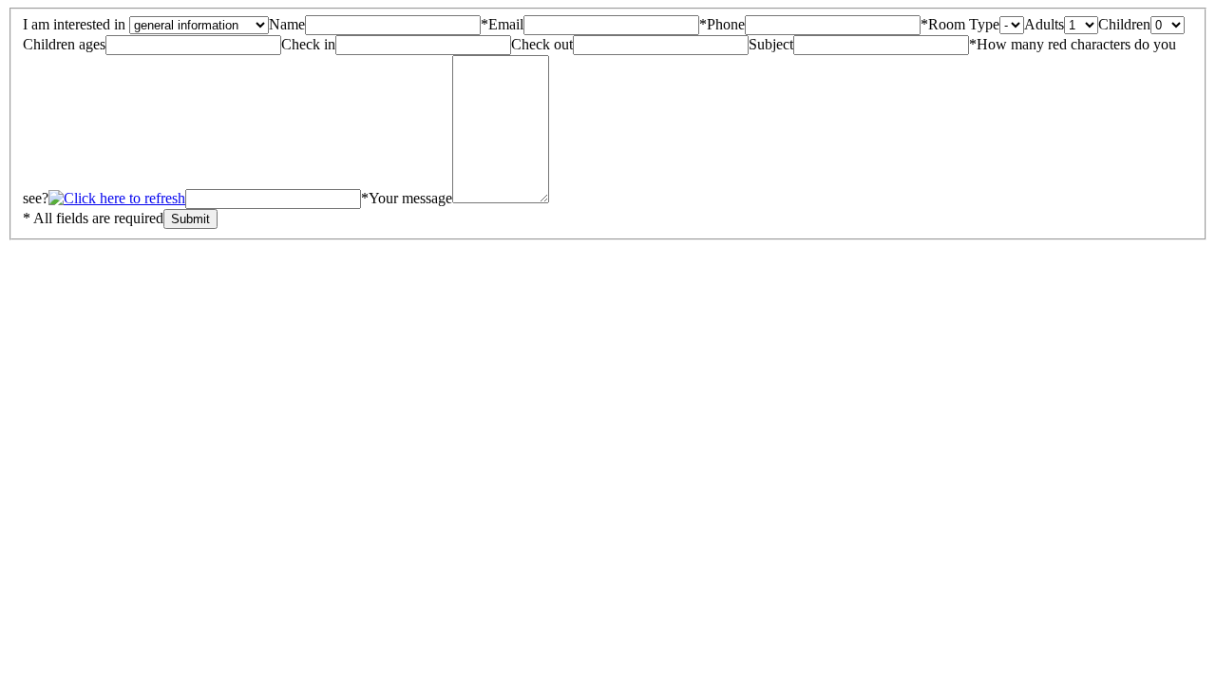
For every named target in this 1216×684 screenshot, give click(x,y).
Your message (410, 198)
